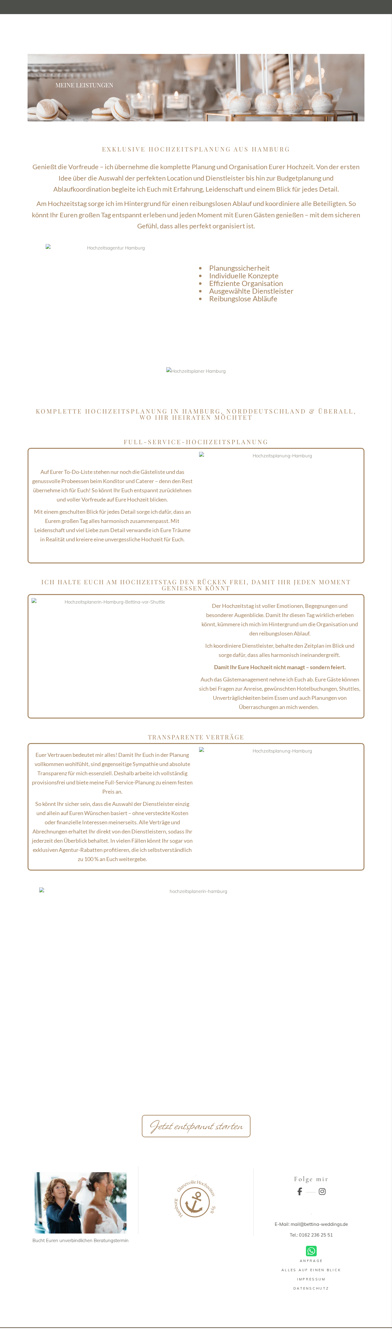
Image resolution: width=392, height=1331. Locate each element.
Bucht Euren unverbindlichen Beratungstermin (80, 1240)
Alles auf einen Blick (311, 1270)
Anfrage (311, 1261)
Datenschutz (311, 1288)
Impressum (311, 1279)
